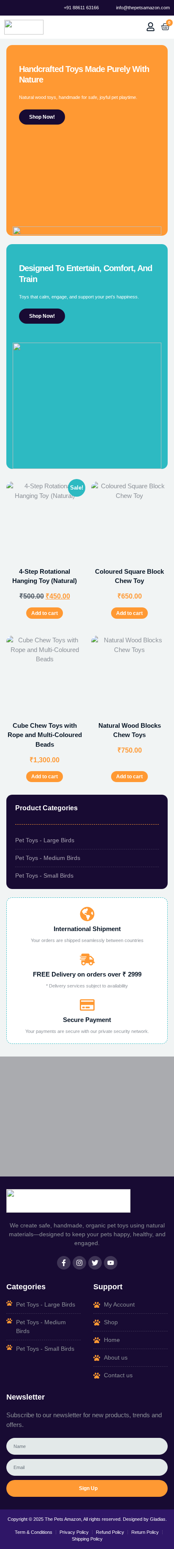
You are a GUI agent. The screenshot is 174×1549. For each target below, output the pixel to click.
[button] (108, 27)
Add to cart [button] (44, 613)
